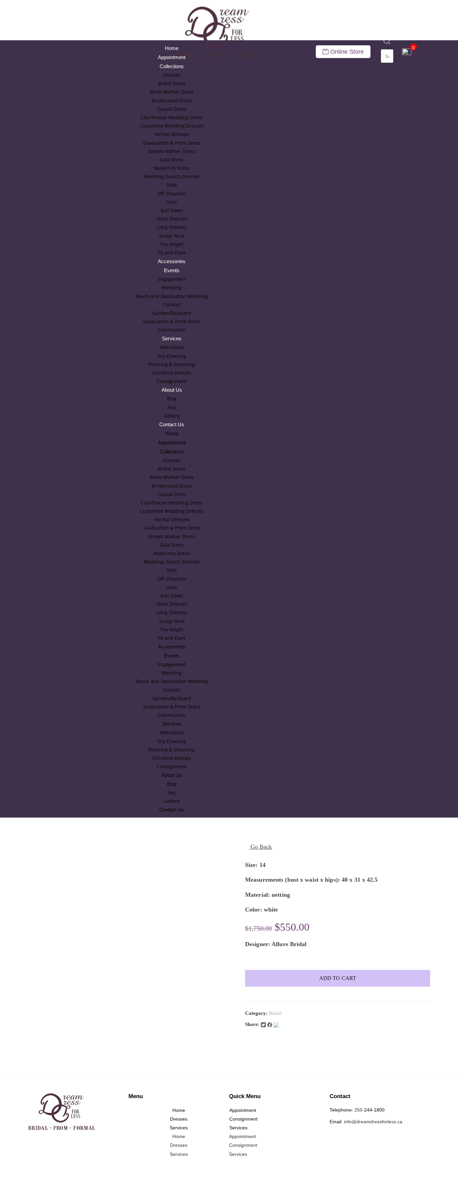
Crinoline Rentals (172, 373)
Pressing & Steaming (172, 364)
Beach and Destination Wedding (171, 296)
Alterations (172, 347)
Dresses (172, 75)
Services (171, 338)
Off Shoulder (171, 193)
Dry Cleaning (171, 356)
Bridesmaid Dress (172, 100)
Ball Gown (172, 210)
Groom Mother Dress (171, 151)
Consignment (172, 381)
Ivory (171, 202)
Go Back (260, 846)
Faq (172, 407)
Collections (172, 66)
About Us (172, 390)
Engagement (172, 279)
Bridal (275, 1013)
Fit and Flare (172, 252)
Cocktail (171, 304)
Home (171, 48)
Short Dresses (171, 218)
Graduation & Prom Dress (172, 143)
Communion (171, 330)
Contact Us (171, 424)
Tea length (172, 244)
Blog (172, 398)
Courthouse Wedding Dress (172, 117)
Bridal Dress (171, 83)
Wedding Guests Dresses (172, 176)
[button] (387, 44)
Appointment (171, 57)
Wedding (172, 287)
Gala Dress (172, 159)
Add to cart (337, 978)
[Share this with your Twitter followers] (264, 1024)
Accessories (171, 261)
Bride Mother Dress (172, 92)
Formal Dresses (172, 134)
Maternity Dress (172, 168)
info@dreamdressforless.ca (373, 1121)
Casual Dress (171, 109)
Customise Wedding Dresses (172, 125)
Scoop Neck (172, 236)
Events (171, 270)
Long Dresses (172, 227)
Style (171, 185)
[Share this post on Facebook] (270, 1024)
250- (359, 1110)
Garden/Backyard (171, 313)
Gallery (172, 415)
